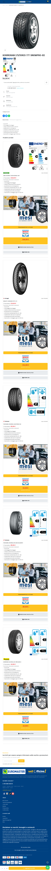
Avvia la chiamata (20, 88)
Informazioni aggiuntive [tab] (15, 120)
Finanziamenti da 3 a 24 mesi (25, 227)
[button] (5, 50)
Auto (7, 5)
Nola (4, 822)
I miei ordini (5, 804)
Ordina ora (26, 252)
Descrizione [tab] (5, 120)
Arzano (4, 816)
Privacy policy (6, 808)
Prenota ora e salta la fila (26, 247)
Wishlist (4, 806)
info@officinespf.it (7, 790)
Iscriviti (21, 760)
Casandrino (5, 818)
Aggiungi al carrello (30, 868)
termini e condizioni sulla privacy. (18, 764)
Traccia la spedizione (7, 802)
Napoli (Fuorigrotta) (7, 820)
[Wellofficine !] (25, 2)
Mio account (5, 800)
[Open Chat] (48, 862)
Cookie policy (5, 810)
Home (4, 5)
